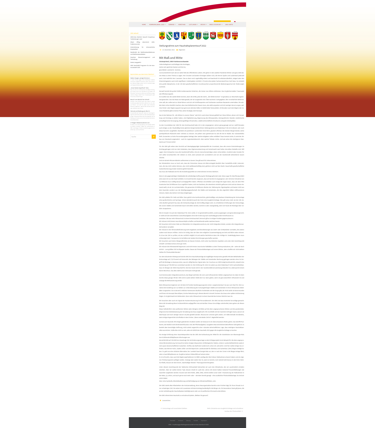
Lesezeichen (166, 400)
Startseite (172, 420)
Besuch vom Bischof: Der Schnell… (140, 99)
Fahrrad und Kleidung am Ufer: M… (140, 111)
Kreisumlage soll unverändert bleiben (174, 408)
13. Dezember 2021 (168, 50)
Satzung (188, 420)
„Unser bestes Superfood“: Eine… (140, 88)
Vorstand (180, 420)
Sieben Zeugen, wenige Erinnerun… (140, 78)
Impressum (204, 420)
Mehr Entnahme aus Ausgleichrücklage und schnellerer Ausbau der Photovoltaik (225, 409)
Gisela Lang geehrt (135, 62)
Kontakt (196, 420)
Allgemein (182, 50)
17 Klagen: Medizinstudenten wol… (140, 123)
